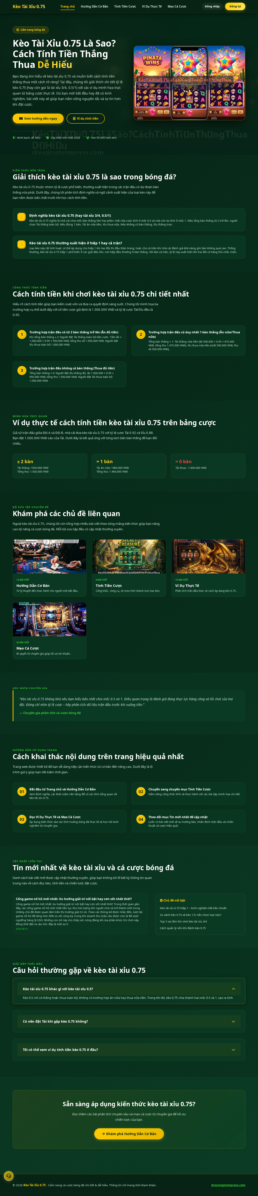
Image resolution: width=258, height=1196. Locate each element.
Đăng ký (235, 6)
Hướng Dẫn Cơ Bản (94, 6)
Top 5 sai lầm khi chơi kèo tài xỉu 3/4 (183, 921)
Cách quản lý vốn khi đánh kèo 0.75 (183, 928)
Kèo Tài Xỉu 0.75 (29, 6)
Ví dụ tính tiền (87, 118)
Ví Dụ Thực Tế (152, 6)
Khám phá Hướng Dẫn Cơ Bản (131, 1133)
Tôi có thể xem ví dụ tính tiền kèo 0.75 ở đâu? (60, 1049)
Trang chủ (67, 6)
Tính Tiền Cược (125, 6)
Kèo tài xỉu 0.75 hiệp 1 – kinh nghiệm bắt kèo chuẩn (193, 908)
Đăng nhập (212, 6)
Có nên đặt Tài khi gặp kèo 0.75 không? (55, 1021)
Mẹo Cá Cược (177, 6)
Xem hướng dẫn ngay (40, 118)
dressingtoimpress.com (228, 1185)
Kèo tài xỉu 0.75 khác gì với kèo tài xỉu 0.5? (58, 989)
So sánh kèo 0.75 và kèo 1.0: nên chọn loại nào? (190, 915)
